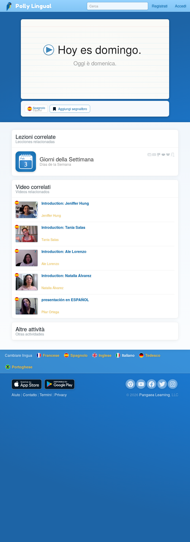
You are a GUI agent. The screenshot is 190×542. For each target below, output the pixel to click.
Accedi (180, 6)
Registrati (160, 6)
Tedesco (152, 355)
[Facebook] (151, 384)
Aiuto (16, 394)
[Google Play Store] (59, 384)
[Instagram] (172, 384)
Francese (50, 355)
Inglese (104, 355)
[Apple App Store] (27, 384)
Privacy (60, 394)
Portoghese (21, 367)
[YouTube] (141, 384)
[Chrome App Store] (130, 384)
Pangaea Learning (154, 394)
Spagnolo (79, 355)
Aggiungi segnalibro (72, 108)
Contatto (30, 394)
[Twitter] (162, 384)
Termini (46, 394)
